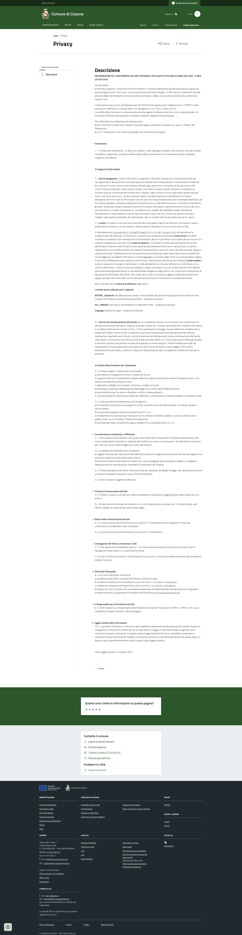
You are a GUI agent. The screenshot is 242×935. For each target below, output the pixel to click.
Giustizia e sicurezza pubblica (93, 816)
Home (55, 35)
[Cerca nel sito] (196, 14)
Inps (82, 850)
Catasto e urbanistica (90, 812)
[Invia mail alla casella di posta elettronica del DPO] (52, 895)
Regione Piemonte (48, 3)
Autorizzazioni (87, 808)
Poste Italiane (87, 858)
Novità (68, 25)
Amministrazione (50, 25)
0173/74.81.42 (53, 852)
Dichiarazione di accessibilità (134, 850)
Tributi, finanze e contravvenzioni (136, 808)
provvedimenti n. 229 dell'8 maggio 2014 (132, 232)
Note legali (127, 846)
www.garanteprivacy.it (168, 592)
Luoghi (167, 821)
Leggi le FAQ (128, 857)
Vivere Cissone (96, 25)
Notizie (167, 804)
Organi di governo (46, 816)
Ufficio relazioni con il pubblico (51, 873)
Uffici (41, 828)
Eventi (167, 825)
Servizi (80, 25)
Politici (42, 824)
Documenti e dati (46, 808)
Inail (82, 854)
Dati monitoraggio (46, 924)
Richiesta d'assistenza (132, 866)
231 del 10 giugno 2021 (165, 232)
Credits (86, 924)
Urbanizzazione (171, 25)
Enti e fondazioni (46, 812)
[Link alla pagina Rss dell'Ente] (165, 842)
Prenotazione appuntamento (135, 863)
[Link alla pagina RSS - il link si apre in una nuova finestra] (176, 14)
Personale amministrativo (50, 820)
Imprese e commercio (131, 804)
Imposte (143, 25)
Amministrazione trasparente (135, 854)
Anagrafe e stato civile (90, 804)
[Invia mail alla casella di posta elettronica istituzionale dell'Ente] (57, 859)
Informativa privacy (131, 842)
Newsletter (169, 845)
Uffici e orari (44, 877)
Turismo (155, 25)
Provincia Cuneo (87, 846)
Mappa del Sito (107, 924)
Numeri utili (44, 881)
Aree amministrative (47, 804)
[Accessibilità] (8, 927)
